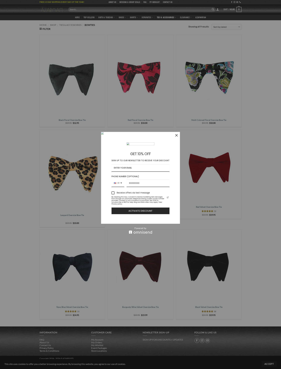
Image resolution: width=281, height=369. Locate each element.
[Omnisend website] (140, 230)
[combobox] (118, 183)
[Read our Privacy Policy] (167, 197)
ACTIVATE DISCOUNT (140, 211)
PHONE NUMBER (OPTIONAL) (125, 176)
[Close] (176, 135)
